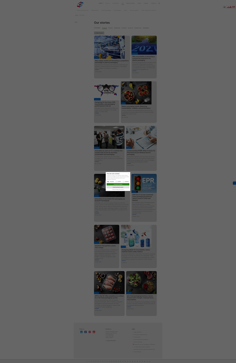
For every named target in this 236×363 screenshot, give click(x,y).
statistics (127, 181)
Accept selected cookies (118, 187)
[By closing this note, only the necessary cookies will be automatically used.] (128, 173)
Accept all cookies (118, 184)
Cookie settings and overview (118, 189)
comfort (119, 181)
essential (112, 181)
